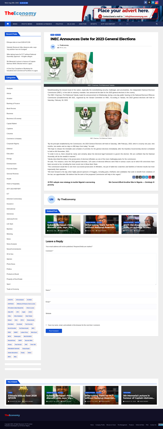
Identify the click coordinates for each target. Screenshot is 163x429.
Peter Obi (33, 344)
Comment (49, 251)
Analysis (10, 88)
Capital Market (12, 123)
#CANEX (29, 299)
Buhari (10, 320)
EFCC (22, 320)
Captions (10, 128)
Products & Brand (13, 274)
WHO (9, 356)
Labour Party (24, 332)
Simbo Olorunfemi (13, 352)
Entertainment (11, 164)
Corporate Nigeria (13, 143)
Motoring (10, 234)
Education (10, 153)
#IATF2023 (11, 304)
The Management (122, 425)
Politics (59, 24)
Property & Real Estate (14, 279)
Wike (15, 356)
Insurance (10, 204)
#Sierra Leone (30, 308)
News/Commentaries (14, 249)
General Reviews (13, 174)
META (9, 336)
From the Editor (12, 169)
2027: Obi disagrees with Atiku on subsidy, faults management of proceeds (138, 227)
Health (9, 179)
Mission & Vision (111, 425)
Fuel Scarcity (28, 324)
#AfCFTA (10, 299)
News (15, 24)
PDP (26, 344)
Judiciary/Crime (12, 219)
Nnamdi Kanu (11, 340)
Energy (9, 159)
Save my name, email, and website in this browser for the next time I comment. (74, 325)
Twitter (29, 352)
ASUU (30, 312)
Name (48, 290)
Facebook (19, 324)
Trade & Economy (13, 289)
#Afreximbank (20, 299)
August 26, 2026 (15, 401)
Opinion (9, 259)
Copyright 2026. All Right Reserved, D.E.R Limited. (19, 424)
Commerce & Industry (14, 138)
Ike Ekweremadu (23, 328)
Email (48, 302)
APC (17, 312)
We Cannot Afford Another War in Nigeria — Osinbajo (131, 182)
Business (10, 113)
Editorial (9, 148)
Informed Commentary (14, 199)
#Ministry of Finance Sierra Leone (26, 304)
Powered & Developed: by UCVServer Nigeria (17, 425)
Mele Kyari (34, 332)
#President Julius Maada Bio (15, 308)
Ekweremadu (30, 320)
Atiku (9, 316)
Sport (8, 284)
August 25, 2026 (130, 401)
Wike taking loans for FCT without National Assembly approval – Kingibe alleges (100, 227)
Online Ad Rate (140, 425)
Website (48, 313)
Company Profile (100, 425)
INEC (33, 328)
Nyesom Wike (28, 340)
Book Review (11, 108)
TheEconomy (64, 45)
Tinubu (22, 352)
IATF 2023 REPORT (108, 24)
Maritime (10, 229)
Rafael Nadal (26, 348)
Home (92, 425)
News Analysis (12, 244)
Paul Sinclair (18, 344)
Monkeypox (17, 336)
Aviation (82, 24)
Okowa (10, 344)
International (11, 209)
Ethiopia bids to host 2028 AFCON (18, 42)
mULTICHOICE (28, 336)
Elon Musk (10, 324)
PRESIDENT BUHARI (13, 348)
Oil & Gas (71, 24)
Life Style (10, 224)
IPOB (9, 332)
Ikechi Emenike (12, 328)
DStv (16, 320)
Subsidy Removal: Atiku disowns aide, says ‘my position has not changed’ (61, 227)
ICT (8, 194)
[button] (157, 24)
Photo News (27, 24)
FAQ (147, 425)
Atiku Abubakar (18, 316)
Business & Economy (14, 118)
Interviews (10, 214)
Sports (94, 24)
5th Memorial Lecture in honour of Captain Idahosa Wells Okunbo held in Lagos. (139, 398)
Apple (23, 312)
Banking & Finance (44, 24)
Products (131, 425)
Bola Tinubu (29, 316)
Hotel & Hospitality (13, 184)
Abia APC (10, 312)
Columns (10, 133)
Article (9, 93)
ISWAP (16, 332)
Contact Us (153, 425)
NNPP (20, 340)
